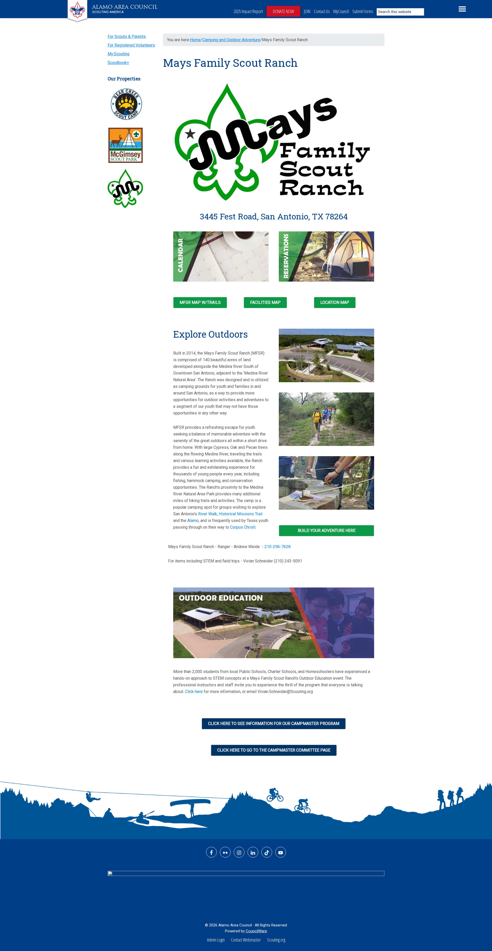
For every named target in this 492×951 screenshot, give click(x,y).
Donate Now (283, 11)
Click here (194, 691)
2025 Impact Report (248, 11)
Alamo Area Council (125, 7)
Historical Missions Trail (240, 513)
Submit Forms (362, 11)
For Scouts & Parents (127, 36)
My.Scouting (118, 53)
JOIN (307, 11)
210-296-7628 (277, 546)
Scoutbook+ (118, 62)
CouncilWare (256, 931)
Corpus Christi (242, 527)
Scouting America (108, 12)
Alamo (193, 520)
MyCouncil (341, 11)
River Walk (207, 513)
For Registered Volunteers (131, 45)
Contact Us (322, 11)
